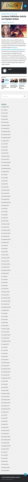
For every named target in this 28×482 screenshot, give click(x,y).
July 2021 (5, 276)
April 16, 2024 (11, 22)
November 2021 (6, 264)
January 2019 (6, 365)
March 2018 (5, 390)
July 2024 (5, 174)
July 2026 (5, 110)
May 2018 (5, 384)
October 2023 (6, 199)
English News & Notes (13, 477)
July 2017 (5, 415)
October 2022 (6, 236)
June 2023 (5, 211)
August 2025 (6, 140)
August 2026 (6, 106)
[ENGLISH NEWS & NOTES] (12, 9)
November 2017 (6, 402)
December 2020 (6, 297)
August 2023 (6, 205)
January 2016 (6, 470)
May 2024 (5, 180)
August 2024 (6, 171)
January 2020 (6, 331)
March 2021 (5, 288)
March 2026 (5, 122)
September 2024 (6, 168)
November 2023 (6, 196)
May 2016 (5, 458)
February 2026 (6, 125)
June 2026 (5, 113)
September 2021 (6, 270)
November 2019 (6, 334)
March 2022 (5, 254)
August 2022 (6, 242)
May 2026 (5, 116)
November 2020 (6, 301)
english (4, 22)
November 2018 (6, 371)
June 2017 (5, 418)
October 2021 (6, 267)
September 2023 (6, 202)
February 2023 (6, 224)
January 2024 (6, 193)
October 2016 (6, 442)
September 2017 (6, 408)
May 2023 (5, 214)
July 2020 (5, 313)
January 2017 (6, 433)
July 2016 (5, 452)
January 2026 (6, 128)
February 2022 (6, 257)
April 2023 (5, 217)
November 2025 (6, 134)
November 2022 (6, 233)
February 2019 (6, 362)
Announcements (5, 13)
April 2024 (5, 183)
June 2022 (5, 245)
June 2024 (5, 177)
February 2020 (6, 328)
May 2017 (5, 421)
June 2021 (5, 279)
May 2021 (5, 282)
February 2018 (6, 393)
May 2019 (5, 353)
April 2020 (5, 322)
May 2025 (5, 147)
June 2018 (5, 381)
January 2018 (6, 396)
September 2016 (6, 445)
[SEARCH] (25, 96)
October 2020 (6, 304)
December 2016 (6, 436)
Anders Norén (9, 479)
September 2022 (6, 239)
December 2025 (6, 131)
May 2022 (5, 248)
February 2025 (6, 156)
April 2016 (5, 461)
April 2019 (5, 356)
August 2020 (6, 310)
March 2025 (5, 153)
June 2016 (5, 455)
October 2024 (6, 165)
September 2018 (6, 378)
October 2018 (6, 375)
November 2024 (6, 162)
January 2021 (6, 294)
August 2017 (6, 412)
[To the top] (25, 474)
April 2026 (5, 119)
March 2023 (5, 220)
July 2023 (5, 208)
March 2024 (5, 187)
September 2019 (6, 341)
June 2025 (5, 143)
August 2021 (6, 273)
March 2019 (5, 359)
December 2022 (6, 230)
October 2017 (6, 405)
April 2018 (5, 387)
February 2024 (6, 190)
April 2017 (5, 424)
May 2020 (5, 319)
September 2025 (6, 137)
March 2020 (5, 325)
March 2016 (5, 464)
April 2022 (5, 251)
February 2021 (6, 291)
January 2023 (6, 227)
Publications (14, 13)
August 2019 (6, 344)
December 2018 (6, 368)
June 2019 (5, 350)
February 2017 (6, 430)
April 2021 (5, 285)
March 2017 (5, 427)
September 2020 (6, 307)
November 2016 (6, 439)
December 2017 (6, 399)
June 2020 (5, 316)
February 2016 (6, 467)
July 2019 (5, 347)
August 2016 (6, 448)
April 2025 (5, 150)
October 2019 (6, 338)
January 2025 (6, 159)
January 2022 (6, 261)
